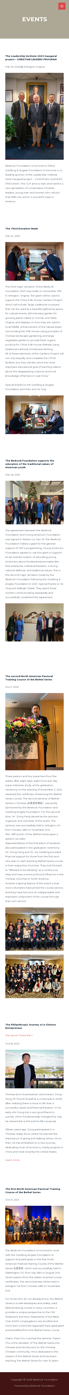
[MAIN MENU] (62, 6)
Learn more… (13, 1160)
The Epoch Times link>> (19, 1035)
